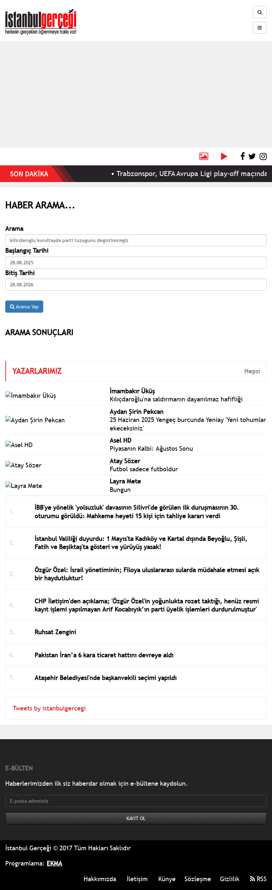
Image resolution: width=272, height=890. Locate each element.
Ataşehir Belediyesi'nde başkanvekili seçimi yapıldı (106, 678)
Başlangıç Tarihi (27, 250)
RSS (261, 879)
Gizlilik (229, 879)
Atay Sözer (125, 461)
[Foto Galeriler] (204, 156)
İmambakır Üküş (132, 391)
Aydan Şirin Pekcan (137, 411)
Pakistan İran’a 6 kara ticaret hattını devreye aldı (104, 655)
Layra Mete (125, 481)
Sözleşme (198, 879)
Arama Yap (27, 306)
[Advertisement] (136, 94)
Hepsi (252, 371)
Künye (167, 879)
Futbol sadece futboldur (144, 469)
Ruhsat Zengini (55, 632)
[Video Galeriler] (227, 156)
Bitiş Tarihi (20, 273)
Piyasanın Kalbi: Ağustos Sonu (151, 448)
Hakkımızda (100, 879)
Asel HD (120, 440)
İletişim (137, 879)
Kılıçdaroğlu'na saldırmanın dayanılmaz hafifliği (176, 399)
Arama (14, 228)
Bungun (120, 489)
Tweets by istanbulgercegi (49, 708)
